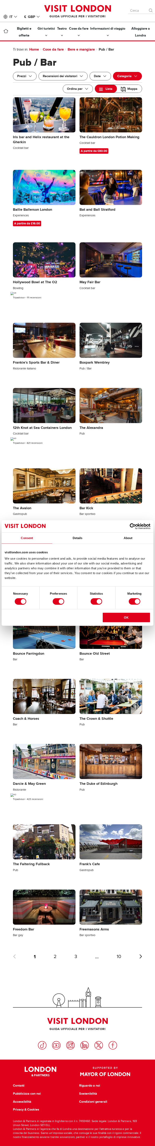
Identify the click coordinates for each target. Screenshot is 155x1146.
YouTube (56, 1045)
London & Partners (40, 1071)
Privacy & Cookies (26, 1109)
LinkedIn (84, 1045)
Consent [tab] (27, 537)
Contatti (18, 1085)
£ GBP (29, 16)
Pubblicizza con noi (27, 1093)
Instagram (70, 1045)
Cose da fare (53, 49)
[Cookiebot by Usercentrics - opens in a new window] (132, 526)
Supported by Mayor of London (105, 1071)
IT (11, 16)
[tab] (106, 89)
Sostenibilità (88, 1093)
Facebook (113, 1045)
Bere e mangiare (81, 49)
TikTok (42, 1045)
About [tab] (128, 537)
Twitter (98, 1045)
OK (126, 617)
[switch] (58, 601)
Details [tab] (78, 537)
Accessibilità (22, 1101)
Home (34, 49)
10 (119, 956)
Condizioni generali (93, 1101)
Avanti (140, 956)
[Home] (6, 32)
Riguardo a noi (89, 1085)
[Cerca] (151, 9)
